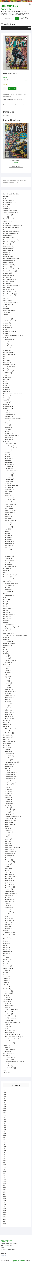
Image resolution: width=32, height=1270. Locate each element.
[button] (26, 38)
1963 (4, 1094)
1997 (4, 1165)
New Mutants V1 (19, 99)
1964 (4, 1096)
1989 (8, 99)
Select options (16, 166)
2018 (4, 1208)
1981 (4, 1131)
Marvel (12, 94)
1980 (4, 1129)
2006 (4, 1184)
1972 (4, 1113)
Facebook (3, 1255)
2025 (4, 1223)
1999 (4, 1169)
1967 (4, 1102)
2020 (4, 1213)
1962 (4, 1092)
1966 (4, 1100)
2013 (4, 1198)
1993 (4, 1156)
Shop (8, 180)
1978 (4, 1125)
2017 (4, 1206)
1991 (4, 1152)
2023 (4, 1219)
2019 (4, 1211)
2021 (4, 1215)
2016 (4, 1204)
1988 (4, 1146)
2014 (4, 1200)
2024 (4, 1221)
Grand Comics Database (18, 1260)
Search (17, 18)
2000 (4, 1171)
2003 (4, 1177)
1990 (4, 1150)
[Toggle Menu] (29, 28)
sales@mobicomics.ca (7, 1240)
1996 (4, 1163)
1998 (4, 1167)
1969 (4, 1107)
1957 (4, 1090)
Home (4, 180)
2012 (4, 1196)
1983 (4, 1136)
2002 (4, 1175)
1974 (4, 1117)
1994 (4, 1159)
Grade (6, 80)
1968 (4, 1104)
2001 (4, 1173)
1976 (4, 1121)
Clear (26, 80)
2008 (4, 1188)
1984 (4, 1138)
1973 (4, 1115)
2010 (4, 1192)
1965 (4, 1098)
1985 (4, 1140)
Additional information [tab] (19, 105)
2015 (4, 1202)
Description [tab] (6, 105)
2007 (4, 1186)
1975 (4, 1119)
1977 (4, 1123)
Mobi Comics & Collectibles (9, 7)
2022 (4, 1217)
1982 (4, 1134)
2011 (4, 1194)
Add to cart (12, 88)
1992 (4, 1154)
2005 (4, 1181)
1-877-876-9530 (5, 1242)
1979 (4, 1127)
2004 (4, 1179)
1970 (4, 1109)
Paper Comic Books (14, 180)
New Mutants (18, 94)
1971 (4, 1111)
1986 (4, 1142)
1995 (4, 1161)
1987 (4, 1144)
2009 (4, 1190)
